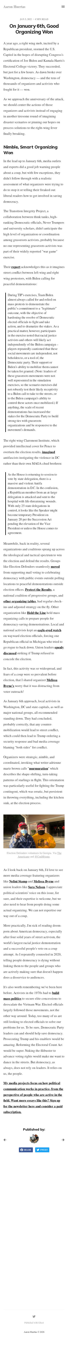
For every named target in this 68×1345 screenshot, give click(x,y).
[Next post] (62, 1140)
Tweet (44, 1149)
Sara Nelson (36, 887)
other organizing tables (19, 601)
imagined (48, 452)
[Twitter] (34, 1316)
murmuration (38, 768)
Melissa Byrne (44, 881)
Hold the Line (36, 612)
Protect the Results (38, 589)
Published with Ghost (34, 1322)
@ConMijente (42, 856)
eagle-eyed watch (49, 630)
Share (27, 1149)
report (15, 266)
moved (55, 566)
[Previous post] (6, 1140)
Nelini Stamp (18, 881)
